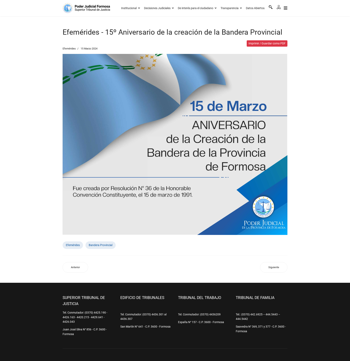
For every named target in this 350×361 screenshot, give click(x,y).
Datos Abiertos (255, 8)
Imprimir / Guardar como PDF (267, 43)
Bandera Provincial (100, 245)
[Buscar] (271, 7)
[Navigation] (285, 8)
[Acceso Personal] (279, 7)
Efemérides (69, 48)
